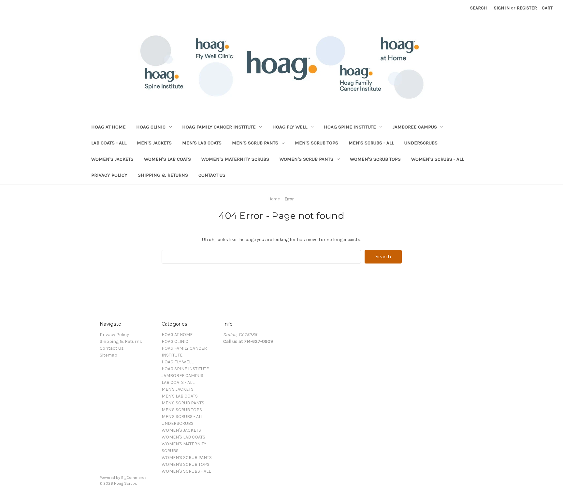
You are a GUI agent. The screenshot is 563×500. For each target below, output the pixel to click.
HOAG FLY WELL (289, 127)
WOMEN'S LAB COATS (167, 159)
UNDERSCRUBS (421, 143)
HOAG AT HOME (108, 127)
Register (527, 8)
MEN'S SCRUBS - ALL (371, 143)
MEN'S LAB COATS (202, 143)
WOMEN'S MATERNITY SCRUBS (235, 159)
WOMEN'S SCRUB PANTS (306, 159)
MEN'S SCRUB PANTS (255, 143)
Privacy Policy (109, 175)
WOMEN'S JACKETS (112, 159)
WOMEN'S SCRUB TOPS (375, 159)
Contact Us (211, 175)
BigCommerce (134, 477)
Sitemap (108, 355)
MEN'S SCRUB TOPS (316, 143)
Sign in (502, 8)
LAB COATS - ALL (108, 143)
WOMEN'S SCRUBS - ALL (437, 159)
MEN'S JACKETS (154, 143)
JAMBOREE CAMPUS (415, 127)
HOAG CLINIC (151, 127)
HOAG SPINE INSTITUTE (350, 127)
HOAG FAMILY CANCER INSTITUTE (219, 127)
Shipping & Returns (163, 175)
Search (478, 8)
